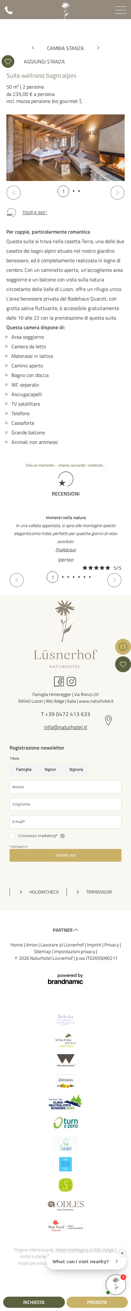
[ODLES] (65, 1206)
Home (17, 944)
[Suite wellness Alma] (98, 48)
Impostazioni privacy (75, 951)
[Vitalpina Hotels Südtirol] (65, 1040)
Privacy (112, 944)
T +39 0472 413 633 (65, 714)
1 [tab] (63, 191)
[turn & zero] (65, 1123)
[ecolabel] (65, 1143)
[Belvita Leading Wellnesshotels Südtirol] (65, 1019)
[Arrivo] (108, 721)
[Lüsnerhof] (65, 10)
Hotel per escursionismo (42, 1263)
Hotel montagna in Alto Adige (85, 1249)
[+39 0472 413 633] (9, 12)
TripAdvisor (65, 549)
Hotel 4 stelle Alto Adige (44, 1256)
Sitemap (43, 951)
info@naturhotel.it (65, 727)
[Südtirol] (65, 1081)
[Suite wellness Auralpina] (33, 48)
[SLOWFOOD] (65, 1226)
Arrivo (32, 944)
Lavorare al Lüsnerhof (62, 944)
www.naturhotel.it (96, 701)
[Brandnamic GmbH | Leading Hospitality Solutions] (65, 979)
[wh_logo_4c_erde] (65, 1061)
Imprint (94, 944)
